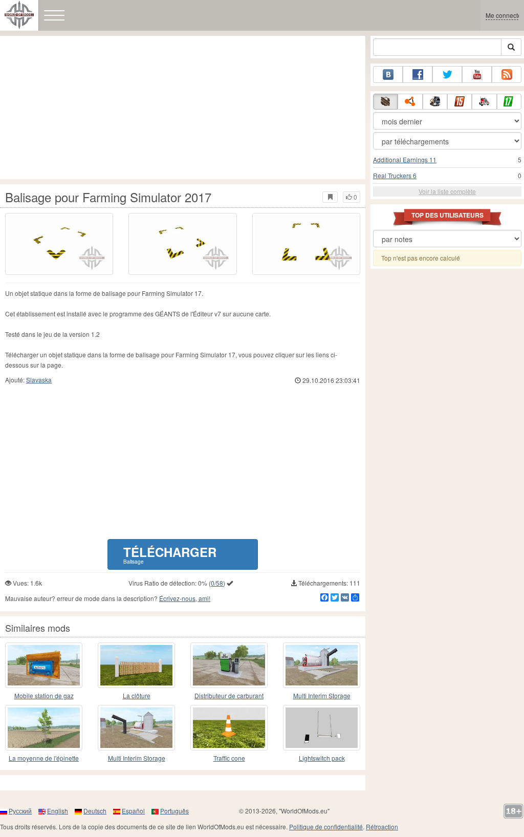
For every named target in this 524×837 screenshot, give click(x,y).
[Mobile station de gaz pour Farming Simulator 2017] (43, 665)
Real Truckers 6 (395, 175)
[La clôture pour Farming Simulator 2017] (136, 665)
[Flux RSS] (506, 74)
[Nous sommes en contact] (388, 74)
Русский (20, 810)
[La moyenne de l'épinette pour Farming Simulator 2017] (43, 727)
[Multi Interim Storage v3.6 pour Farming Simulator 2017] (321, 665)
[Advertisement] (182, 107)
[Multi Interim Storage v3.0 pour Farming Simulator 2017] (136, 727)
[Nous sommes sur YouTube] (477, 74)
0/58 (217, 582)
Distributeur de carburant (229, 695)
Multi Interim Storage (322, 695)
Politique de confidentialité (326, 826)
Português (174, 810)
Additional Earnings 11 (404, 159)
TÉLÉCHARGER (169, 554)
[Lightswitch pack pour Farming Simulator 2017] (321, 727)
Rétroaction (382, 826)
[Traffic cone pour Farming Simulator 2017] (229, 727)
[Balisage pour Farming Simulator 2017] (59, 244)
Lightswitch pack (322, 758)
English (57, 810)
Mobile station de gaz (44, 695)
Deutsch (94, 810)
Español (133, 810)
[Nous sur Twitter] (447, 74)
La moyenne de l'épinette (44, 758)
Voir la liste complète (447, 191)
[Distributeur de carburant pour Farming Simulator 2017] (229, 665)
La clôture (136, 695)
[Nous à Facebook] (417, 74)
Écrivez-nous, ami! (184, 598)
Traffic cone (229, 758)
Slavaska (39, 379)
